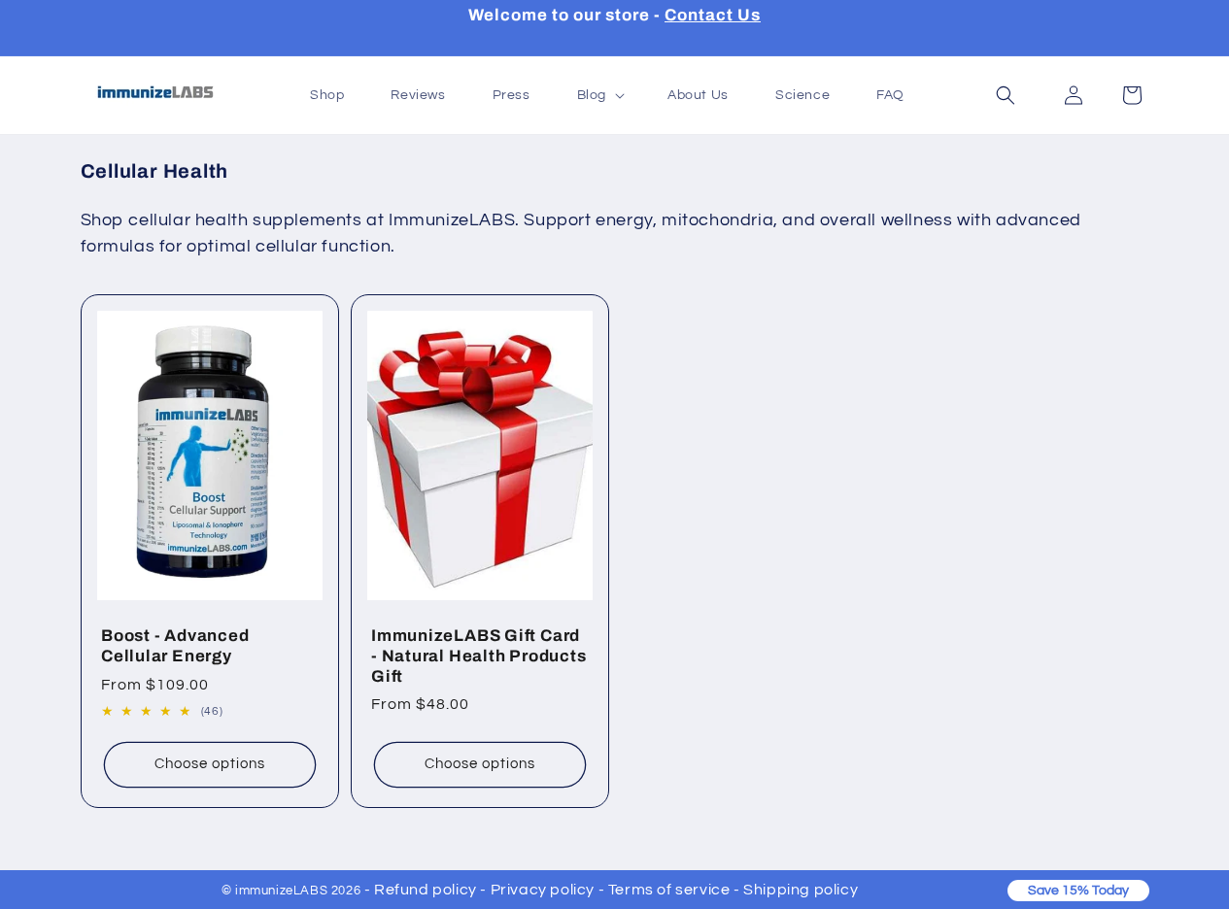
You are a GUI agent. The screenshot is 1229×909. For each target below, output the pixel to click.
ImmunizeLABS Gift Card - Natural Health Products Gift (479, 656)
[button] (1005, 95)
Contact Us (713, 15)
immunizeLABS (281, 890)
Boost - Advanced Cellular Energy (175, 645)
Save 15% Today (1078, 890)
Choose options (209, 764)
